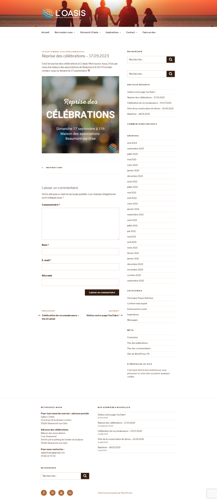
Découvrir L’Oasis (89, 32)
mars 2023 (132, 165)
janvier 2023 (133, 170)
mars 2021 (132, 247)
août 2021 (132, 220)
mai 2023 (131, 159)
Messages (132, 320)
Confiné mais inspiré (137, 303)
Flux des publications (137, 343)
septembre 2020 (135, 280)
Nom (45, 245)
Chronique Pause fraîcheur (140, 298)
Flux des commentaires (139, 348)
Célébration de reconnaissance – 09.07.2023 (149, 103)
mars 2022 (132, 203)
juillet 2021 (132, 225)
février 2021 (133, 253)
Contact (130, 32)
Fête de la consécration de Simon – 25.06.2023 (150, 108)
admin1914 (78, 52)
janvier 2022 (133, 209)
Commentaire (51, 204)
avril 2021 (131, 242)
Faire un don (149, 32)
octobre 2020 (134, 275)
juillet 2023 (132, 154)
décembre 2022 (135, 176)
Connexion (132, 337)
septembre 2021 (135, 214)
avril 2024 (132, 143)
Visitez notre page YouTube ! (141, 92)
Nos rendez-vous (64, 32)
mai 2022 (131, 192)
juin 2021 (131, 231)
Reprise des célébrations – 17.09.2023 (146, 97)
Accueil (45, 32)
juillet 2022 (132, 187)
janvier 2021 (133, 258)
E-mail (46, 260)
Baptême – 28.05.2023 (138, 114)
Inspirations (112, 32)
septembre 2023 (135, 148)
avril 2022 (132, 198)
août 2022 (132, 181)
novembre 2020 (135, 269)
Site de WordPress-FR (138, 354)
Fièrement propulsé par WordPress (115, 493)
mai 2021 (131, 236)
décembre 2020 (135, 264)
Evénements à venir (137, 309)
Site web (47, 275)
